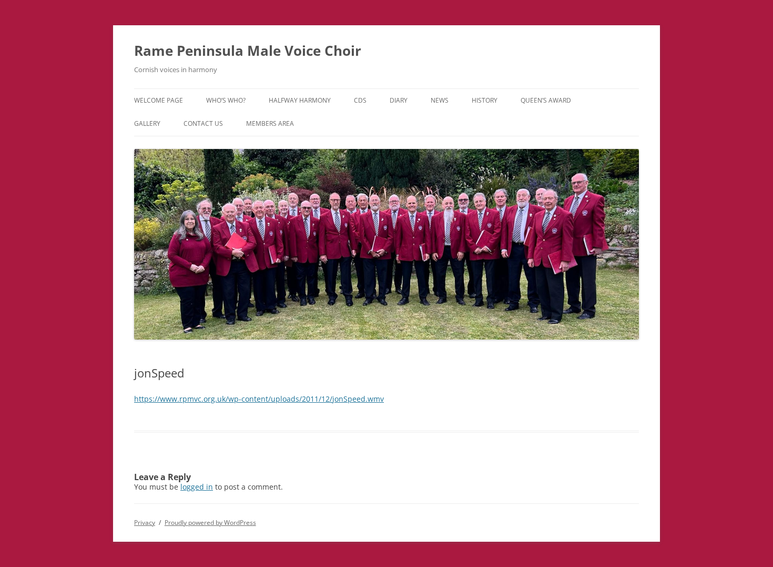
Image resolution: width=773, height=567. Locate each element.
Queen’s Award (546, 100)
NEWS (440, 100)
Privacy (144, 522)
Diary (399, 100)
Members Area (270, 123)
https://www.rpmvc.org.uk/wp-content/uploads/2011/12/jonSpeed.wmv (259, 399)
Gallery (147, 123)
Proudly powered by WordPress (210, 522)
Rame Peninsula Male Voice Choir (247, 50)
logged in (196, 487)
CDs (360, 100)
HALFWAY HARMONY (300, 100)
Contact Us (203, 123)
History (484, 100)
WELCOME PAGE (158, 100)
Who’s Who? (226, 100)
